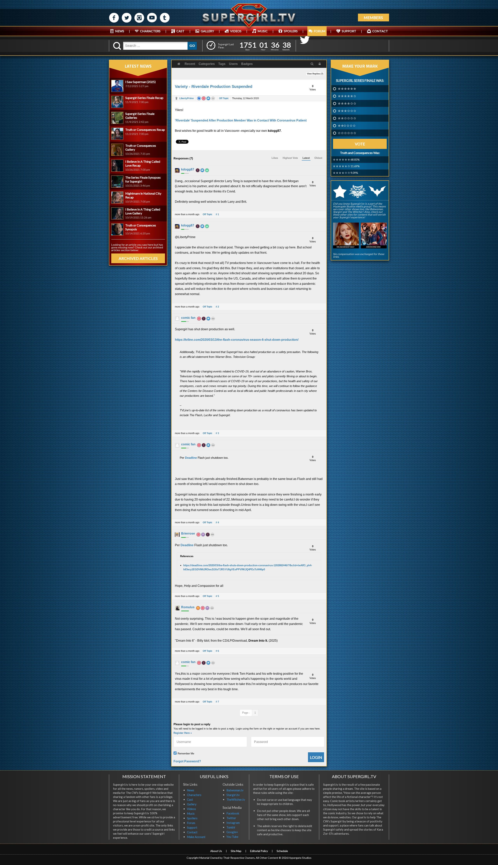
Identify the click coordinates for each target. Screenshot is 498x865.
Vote (360, 144)
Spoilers (192, 818)
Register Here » (183, 732)
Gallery (191, 804)
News (190, 790)
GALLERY (207, 31)
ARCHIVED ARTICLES (138, 258)
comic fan (188, 317)
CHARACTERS (150, 31)
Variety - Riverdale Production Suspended (213, 86)
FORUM (319, 31)
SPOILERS (291, 31)
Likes (275, 157)
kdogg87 (187, 169)
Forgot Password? (187, 761)
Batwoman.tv (235, 790)
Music (191, 813)
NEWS (119, 31)
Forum (191, 823)
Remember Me (186, 753)
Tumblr (230, 827)
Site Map (236, 851)
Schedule (282, 851)
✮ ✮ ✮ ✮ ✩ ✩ (347, 103)
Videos (191, 809)
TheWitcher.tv (235, 799)
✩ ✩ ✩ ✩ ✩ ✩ (347, 133)
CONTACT (380, 31)
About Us (216, 851)
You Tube (232, 836)
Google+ (232, 832)
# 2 (217, 306)
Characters (194, 795)
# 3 (217, 433)
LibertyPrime (186, 98)
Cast (190, 799)
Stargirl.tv (233, 795)
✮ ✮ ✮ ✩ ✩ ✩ (347, 110)
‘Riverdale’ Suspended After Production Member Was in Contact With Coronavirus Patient (241, 120)
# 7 (217, 701)
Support (192, 827)
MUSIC (263, 31)
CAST (180, 31)
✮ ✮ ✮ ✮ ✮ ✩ (347, 96)
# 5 (217, 596)
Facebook (232, 813)
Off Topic (224, 98)
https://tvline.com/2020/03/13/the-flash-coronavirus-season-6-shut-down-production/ (236, 339)
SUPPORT (349, 31)
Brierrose (188, 533)
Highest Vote (290, 157)
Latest (306, 157)
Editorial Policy (259, 851)
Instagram (233, 822)
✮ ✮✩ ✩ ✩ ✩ (346, 125)
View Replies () (315, 74)
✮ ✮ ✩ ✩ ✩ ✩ (347, 118)
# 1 (217, 214)
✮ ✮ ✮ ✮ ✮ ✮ (347, 88)
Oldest (318, 157)
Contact (192, 832)
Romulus (188, 607)
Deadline (191, 457)
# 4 (217, 522)
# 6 (217, 651)
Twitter (231, 818)
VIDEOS (235, 31)
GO (192, 46)
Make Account (196, 837)
